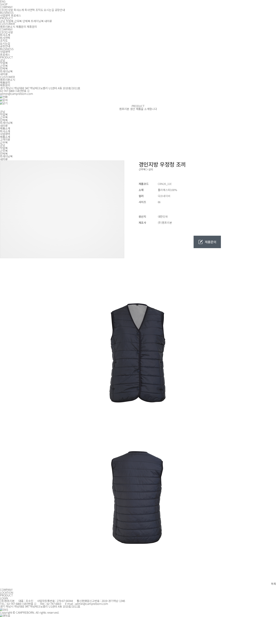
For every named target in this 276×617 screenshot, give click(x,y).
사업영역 (5, 15)
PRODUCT (6, 18)
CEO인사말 (6, 10)
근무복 (18, 21)
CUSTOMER (7, 24)
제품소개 (5, 137)
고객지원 (5, 139)
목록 (273, 584)
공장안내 (60, 10)
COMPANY (6, 7)
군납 (2, 21)
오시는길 (49, 10)
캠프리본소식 (7, 27)
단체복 (26, 21)
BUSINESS (7, 13)
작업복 (9, 21)
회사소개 (19, 10)
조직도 (39, 10)
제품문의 (21, 27)
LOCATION (6, 592)
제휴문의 (32, 27)
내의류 (48, 21)
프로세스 (16, 15)
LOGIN (4, 598)
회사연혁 (30, 10)
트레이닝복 (37, 21)
